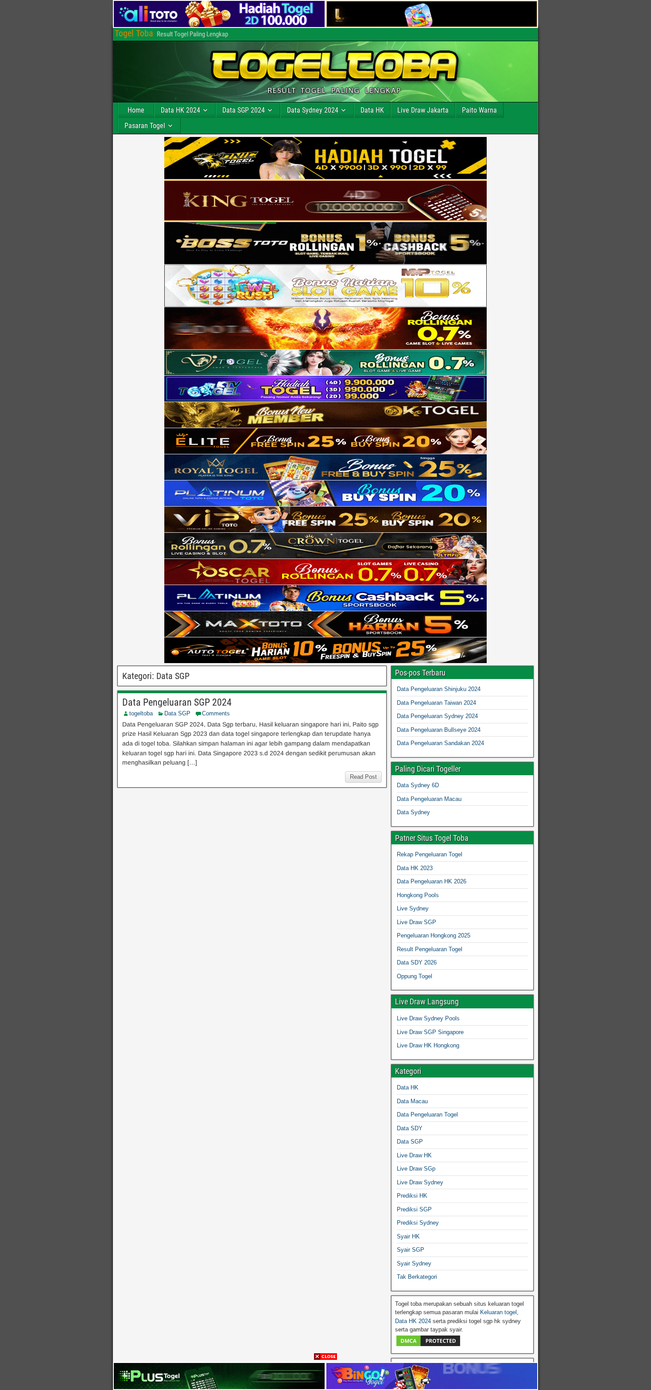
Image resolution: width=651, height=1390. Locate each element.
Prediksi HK (412, 1195)
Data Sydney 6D (418, 785)
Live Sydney (413, 908)
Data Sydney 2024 (312, 110)
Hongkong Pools (418, 895)
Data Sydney (413, 812)
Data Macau (412, 1101)
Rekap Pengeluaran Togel (429, 854)
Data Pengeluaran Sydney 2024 (437, 716)
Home (136, 110)
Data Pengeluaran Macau (429, 799)
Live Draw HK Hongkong (428, 1045)
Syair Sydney (414, 1263)
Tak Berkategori (417, 1276)
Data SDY (409, 1128)
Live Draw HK (414, 1155)
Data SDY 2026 (417, 962)
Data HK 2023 (415, 868)
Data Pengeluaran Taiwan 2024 (436, 702)
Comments (216, 713)
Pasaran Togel (144, 125)
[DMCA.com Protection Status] (428, 1345)
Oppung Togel (414, 976)
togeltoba (141, 713)
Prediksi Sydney (418, 1222)
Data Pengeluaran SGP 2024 (177, 702)
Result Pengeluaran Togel (429, 949)
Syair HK (408, 1236)
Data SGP (177, 713)
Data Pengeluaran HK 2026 (431, 881)
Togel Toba (134, 33)
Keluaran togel (498, 1312)
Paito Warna (479, 110)
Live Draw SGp (416, 1168)
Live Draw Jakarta (423, 110)
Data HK (372, 110)
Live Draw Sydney (420, 1182)
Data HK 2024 (180, 110)
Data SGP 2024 (243, 110)
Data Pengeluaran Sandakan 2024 (440, 743)
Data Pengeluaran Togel (427, 1114)
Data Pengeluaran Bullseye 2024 (438, 729)
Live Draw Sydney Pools (428, 1018)
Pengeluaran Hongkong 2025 (433, 935)
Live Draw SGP (416, 922)
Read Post (363, 776)
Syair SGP (410, 1249)
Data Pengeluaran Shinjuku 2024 (438, 689)
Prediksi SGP (414, 1209)
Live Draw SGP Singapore (430, 1032)
